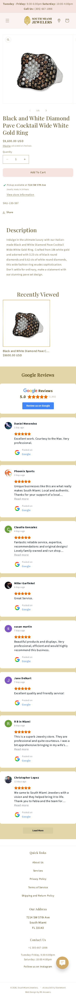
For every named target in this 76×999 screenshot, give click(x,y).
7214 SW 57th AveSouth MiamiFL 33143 (38, 922)
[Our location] (59, 21)
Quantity (7, 152)
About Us (38, 862)
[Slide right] (46, 111)
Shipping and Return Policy (38, 896)
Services (38, 871)
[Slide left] (30, 111)
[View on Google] (8, 425)
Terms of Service (38, 887)
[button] (7, 21)
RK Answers (45, 992)
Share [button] (9, 212)
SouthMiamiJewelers (28, 987)
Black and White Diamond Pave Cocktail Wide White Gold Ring (26, 351)
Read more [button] (21, 499)
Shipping (7, 146)
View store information (20, 195)
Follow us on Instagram (38, 967)
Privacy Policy (38, 879)
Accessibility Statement (54, 987)
